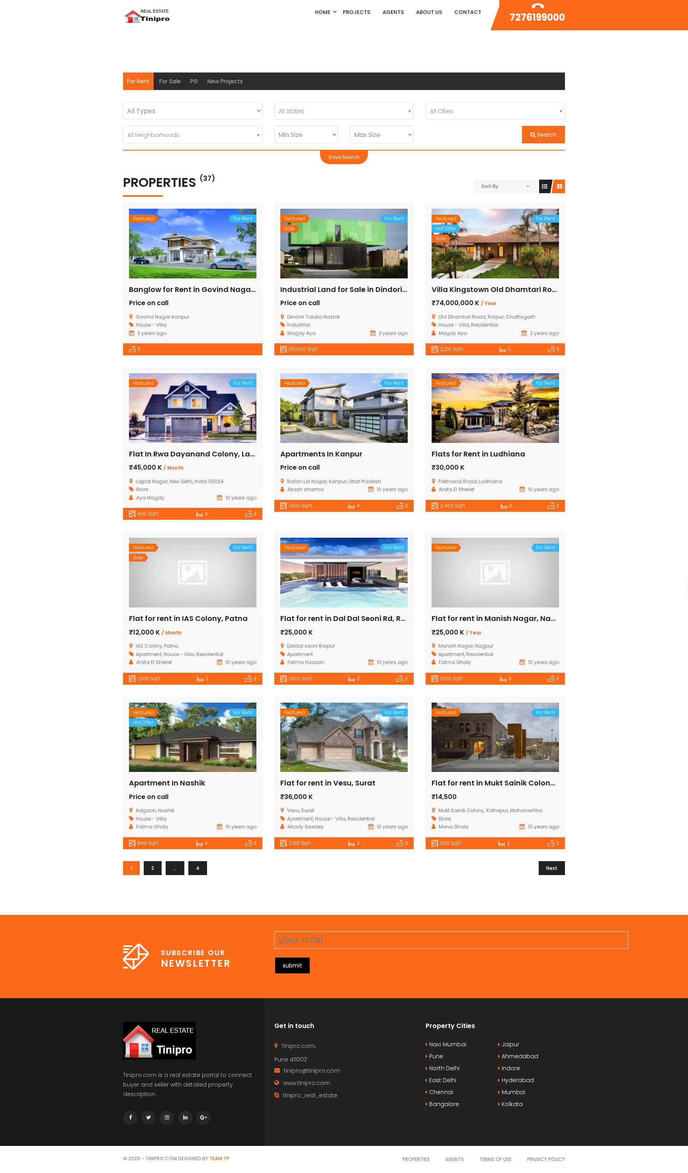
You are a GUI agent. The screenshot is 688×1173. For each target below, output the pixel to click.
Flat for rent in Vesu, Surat (327, 783)
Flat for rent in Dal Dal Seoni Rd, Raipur (350, 618)
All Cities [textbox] (441, 111)
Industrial (298, 324)
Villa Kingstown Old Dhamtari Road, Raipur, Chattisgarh (535, 289)
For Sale (170, 81)
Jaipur (509, 1044)
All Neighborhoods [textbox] (153, 135)
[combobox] (344, 110)
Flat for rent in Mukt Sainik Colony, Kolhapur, (513, 783)
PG (194, 81)
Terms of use (495, 1159)
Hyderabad (517, 1080)
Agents (454, 1159)
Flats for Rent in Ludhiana (478, 454)
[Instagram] (167, 1117)
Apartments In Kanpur (321, 454)
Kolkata (511, 1104)
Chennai (440, 1092)
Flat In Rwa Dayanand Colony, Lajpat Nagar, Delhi (220, 454)
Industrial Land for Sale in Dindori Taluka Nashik (368, 289)
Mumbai (512, 1092)
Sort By (489, 186)
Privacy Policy (546, 1159)
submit (292, 965)
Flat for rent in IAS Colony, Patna (188, 618)
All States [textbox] (291, 111)
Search (546, 135)
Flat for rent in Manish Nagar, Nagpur (500, 618)
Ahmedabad (519, 1056)
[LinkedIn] (185, 1117)
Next (551, 868)
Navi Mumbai (447, 1044)
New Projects (225, 81)
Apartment (149, 654)
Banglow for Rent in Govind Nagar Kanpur (205, 289)
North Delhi (443, 1068)
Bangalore (443, 1104)
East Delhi (442, 1080)
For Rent (138, 81)
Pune (435, 1056)
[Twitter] (148, 1117)
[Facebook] (130, 1117)
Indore (510, 1068)
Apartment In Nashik (167, 783)
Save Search (344, 157)
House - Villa (151, 324)
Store (142, 489)
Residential (484, 324)
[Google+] (203, 1117)
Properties (416, 1159)
